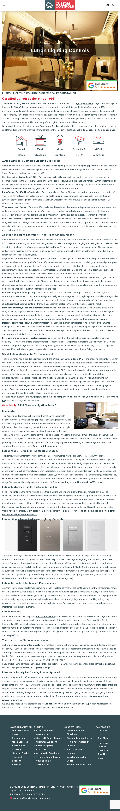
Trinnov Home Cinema (48, 757)
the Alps (86, 703)
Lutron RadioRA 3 (74, 359)
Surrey (67, 703)
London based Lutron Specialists (22, 645)
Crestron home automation (24, 389)
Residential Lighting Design (35, 667)
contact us (22, 656)
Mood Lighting (20, 742)
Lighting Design (21, 753)
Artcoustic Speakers (47, 753)
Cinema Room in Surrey (79, 738)
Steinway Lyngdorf (46, 742)
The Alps (103, 754)
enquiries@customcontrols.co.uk (31, 798)
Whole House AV (21, 730)
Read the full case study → (47, 446)
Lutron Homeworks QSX (83, 378)
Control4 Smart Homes (49, 738)
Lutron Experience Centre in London (51, 126)
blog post (106, 664)
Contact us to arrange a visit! (101, 130)
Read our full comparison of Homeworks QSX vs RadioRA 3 (73, 396)
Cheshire (58, 703)
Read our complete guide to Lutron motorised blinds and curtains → (71, 319)
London (49, 703)
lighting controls (84, 103)
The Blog (103, 738)
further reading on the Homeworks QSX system (78, 482)
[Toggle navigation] (3, 5)
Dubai (75, 703)
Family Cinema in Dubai (79, 764)
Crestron (51, 270)
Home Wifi (17, 764)
